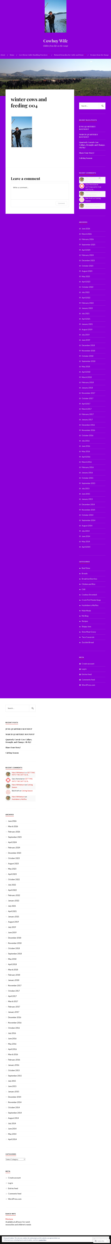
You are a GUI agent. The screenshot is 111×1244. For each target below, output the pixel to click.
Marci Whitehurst (91, 178)
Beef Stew (86, 568)
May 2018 (86, 366)
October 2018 (87, 356)
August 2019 (87, 329)
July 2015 (86, 488)
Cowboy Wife (55, 40)
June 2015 (86, 494)
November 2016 (88, 430)
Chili (83, 589)
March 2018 (87, 377)
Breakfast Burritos (89, 579)
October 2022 (87, 287)
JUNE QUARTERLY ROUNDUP (87, 127)
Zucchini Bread (88, 642)
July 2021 (86, 313)
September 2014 (88, 520)
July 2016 (86, 441)
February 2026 (88, 239)
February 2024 (88, 255)
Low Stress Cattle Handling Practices (33, 55)
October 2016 (87, 435)
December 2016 (88, 425)
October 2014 (87, 515)
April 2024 (86, 250)
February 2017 (88, 414)
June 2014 (86, 536)
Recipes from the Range (99, 55)
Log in (84, 669)
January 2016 (87, 472)
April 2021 (86, 319)
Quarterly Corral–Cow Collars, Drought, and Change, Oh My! (92, 145)
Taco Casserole (88, 637)
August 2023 (87, 271)
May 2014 (86, 541)
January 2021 (87, 324)
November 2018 (88, 351)
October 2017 (87, 398)
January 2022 (87, 308)
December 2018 (88, 345)
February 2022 (88, 303)
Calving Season (85, 158)
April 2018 (86, 372)
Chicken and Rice (88, 584)
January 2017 (87, 419)
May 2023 (86, 276)
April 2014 (86, 547)
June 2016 (86, 446)
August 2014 (87, 526)
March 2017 (87, 409)
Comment (61, 203)
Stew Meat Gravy (89, 632)
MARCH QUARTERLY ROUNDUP (88, 135)
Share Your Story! (86, 153)
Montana (9, 1219)
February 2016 (88, 467)
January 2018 (87, 388)
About (2, 55)
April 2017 (86, 404)
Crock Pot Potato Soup (91, 600)
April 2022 (86, 297)
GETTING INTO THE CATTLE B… (93, 181)
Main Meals (86, 611)
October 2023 (87, 266)
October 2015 (87, 478)
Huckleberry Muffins (92, 207)
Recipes (85, 621)
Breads (85, 573)
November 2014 (88, 510)
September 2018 (88, 361)
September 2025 (88, 244)
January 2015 (87, 499)
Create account (88, 664)
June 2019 (86, 340)
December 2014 (88, 504)
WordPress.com (88, 685)
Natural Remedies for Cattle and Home (69, 55)
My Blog (85, 616)
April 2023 (86, 282)
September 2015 (88, 483)
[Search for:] (92, 105)
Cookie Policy (42, 1240)
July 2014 (86, 531)
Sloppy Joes (86, 626)
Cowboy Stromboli (89, 595)
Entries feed (87, 674)
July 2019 (86, 335)
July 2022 (86, 292)
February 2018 (88, 382)
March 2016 (87, 462)
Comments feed (88, 680)
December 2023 (88, 260)
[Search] (102, 105)
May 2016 (86, 451)
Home (12, 55)
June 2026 (86, 228)
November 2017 (88, 393)
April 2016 (86, 457)
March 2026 (87, 234)
